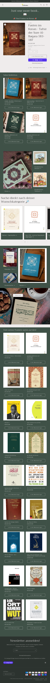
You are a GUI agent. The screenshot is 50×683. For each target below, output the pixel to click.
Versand (35, 45)
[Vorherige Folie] (22, 325)
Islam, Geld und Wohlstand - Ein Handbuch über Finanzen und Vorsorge (36, 555)
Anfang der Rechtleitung (10, 455)
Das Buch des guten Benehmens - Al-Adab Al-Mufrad (13, 489)
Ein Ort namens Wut (9, 622)
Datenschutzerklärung (28, 678)
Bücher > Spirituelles (8, 235)
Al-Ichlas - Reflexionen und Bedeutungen (11, 135)
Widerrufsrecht (36, 678)
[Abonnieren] (35, 650)
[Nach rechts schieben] (27, 242)
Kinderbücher (9, 285)
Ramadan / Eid (9, 269)
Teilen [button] (31, 67)
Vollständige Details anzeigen (39, 67)
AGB (46, 678)
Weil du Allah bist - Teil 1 (10, 554)
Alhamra (14, 678)
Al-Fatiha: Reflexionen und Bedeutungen (33, 135)
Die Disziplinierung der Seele (33, 390)
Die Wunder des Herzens (32, 455)
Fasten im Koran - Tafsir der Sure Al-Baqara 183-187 (35, 102)
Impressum (42, 678)
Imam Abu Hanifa (9, 390)
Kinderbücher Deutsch (39, 167)
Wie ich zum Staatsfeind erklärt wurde (36, 488)
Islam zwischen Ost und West (33, 422)
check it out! (18, 295)
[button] (2, 4)
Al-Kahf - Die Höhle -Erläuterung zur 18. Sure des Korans (13, 102)
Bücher (22, 285)
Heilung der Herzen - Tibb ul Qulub (13, 356)
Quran (7, 191)
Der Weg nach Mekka (32, 522)
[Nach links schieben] (22, 242)
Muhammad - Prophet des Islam (34, 622)
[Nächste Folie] (27, 325)
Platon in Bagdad (31, 588)
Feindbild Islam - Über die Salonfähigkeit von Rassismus (11, 589)
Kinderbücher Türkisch (39, 190)
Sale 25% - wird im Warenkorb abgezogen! (34, 236)
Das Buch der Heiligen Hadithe (12, 522)
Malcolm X (7, 422)
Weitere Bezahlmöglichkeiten (37, 63)
